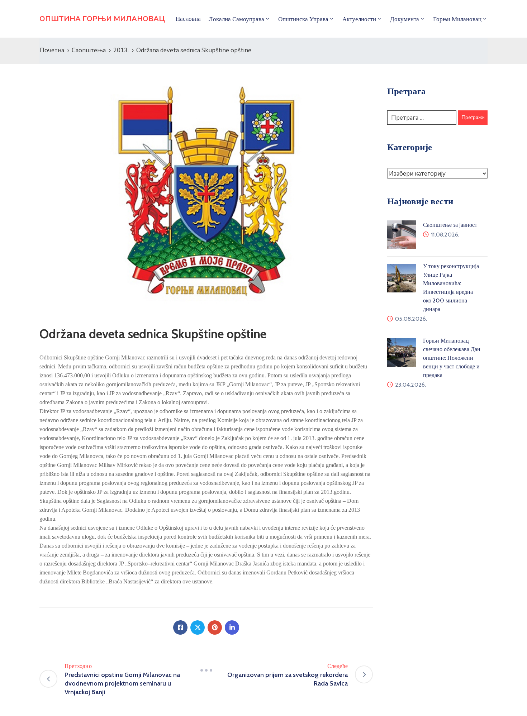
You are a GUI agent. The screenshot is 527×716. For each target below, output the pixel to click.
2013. (121, 50)
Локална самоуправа (236, 19)
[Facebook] (180, 627)
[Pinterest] (215, 627)
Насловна (188, 18)
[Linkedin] (232, 627)
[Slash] (206, 670)
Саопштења (89, 50)
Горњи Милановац (457, 19)
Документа (404, 19)
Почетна (51, 50)
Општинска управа (303, 19)
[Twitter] (197, 627)
